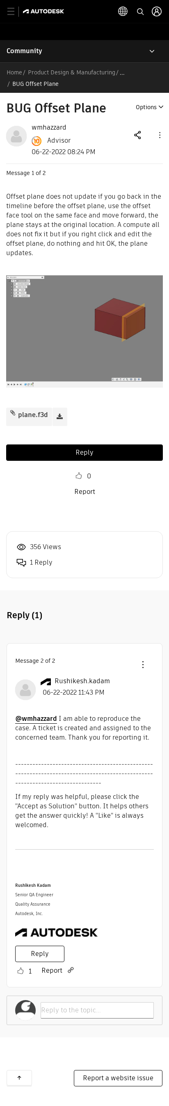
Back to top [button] (19, 1078)
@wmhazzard (36, 718)
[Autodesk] (44, 11)
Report (84, 491)
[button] (159, 135)
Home (14, 72)
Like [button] (78, 476)
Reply (84, 452)
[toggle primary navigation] (15, 12)
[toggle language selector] (123, 11)
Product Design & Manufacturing (71, 72)
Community (24, 51)
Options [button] (146, 107)
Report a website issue (118, 1078)
